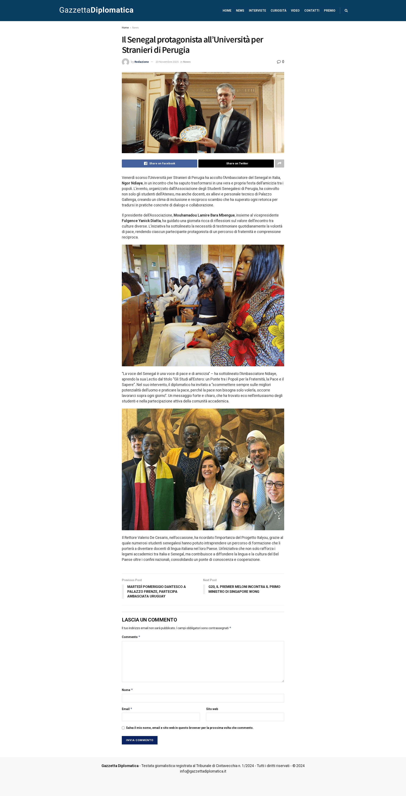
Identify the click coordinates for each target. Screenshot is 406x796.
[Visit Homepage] (96, 10)
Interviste (257, 10)
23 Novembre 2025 (167, 61)
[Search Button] (346, 10)
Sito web (212, 709)
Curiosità (278, 10)
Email (127, 709)
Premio (329, 10)
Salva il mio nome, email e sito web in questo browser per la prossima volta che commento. (190, 727)
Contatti (311, 10)
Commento (131, 637)
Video (295, 10)
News (240, 10)
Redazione (141, 61)
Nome (127, 690)
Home (227, 10)
